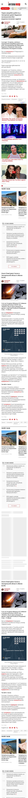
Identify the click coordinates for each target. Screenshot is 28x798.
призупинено (20, 81)
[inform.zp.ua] (14, 4)
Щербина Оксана (9, 759)
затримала (7, 404)
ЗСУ (21, 422)
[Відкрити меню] (2, 4)
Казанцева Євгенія (7, 22)
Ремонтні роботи (21, 99)
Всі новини (14, 266)
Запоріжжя (14, 99)
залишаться (17, 75)
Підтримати (5, 8)
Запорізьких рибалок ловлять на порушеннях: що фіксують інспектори (8, 210)
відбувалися (5, 381)
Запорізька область (16, 423)
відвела (3, 365)
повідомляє (9, 51)
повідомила (9, 792)
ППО (25, 422)
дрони (3, 422)
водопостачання (6, 99)
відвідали (14, 396)
